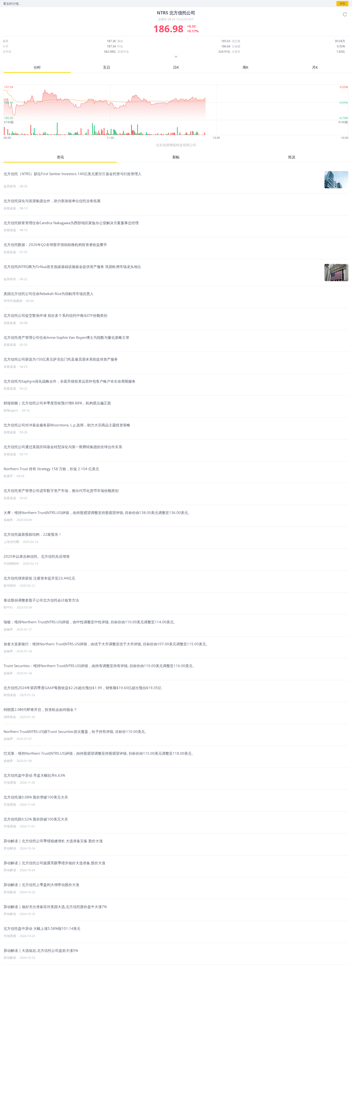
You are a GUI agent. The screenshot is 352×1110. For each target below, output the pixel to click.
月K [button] (315, 67)
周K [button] (245, 67)
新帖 (176, 157)
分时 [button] (37, 67)
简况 (291, 157)
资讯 (60, 157)
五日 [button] (106, 67)
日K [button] (176, 67)
